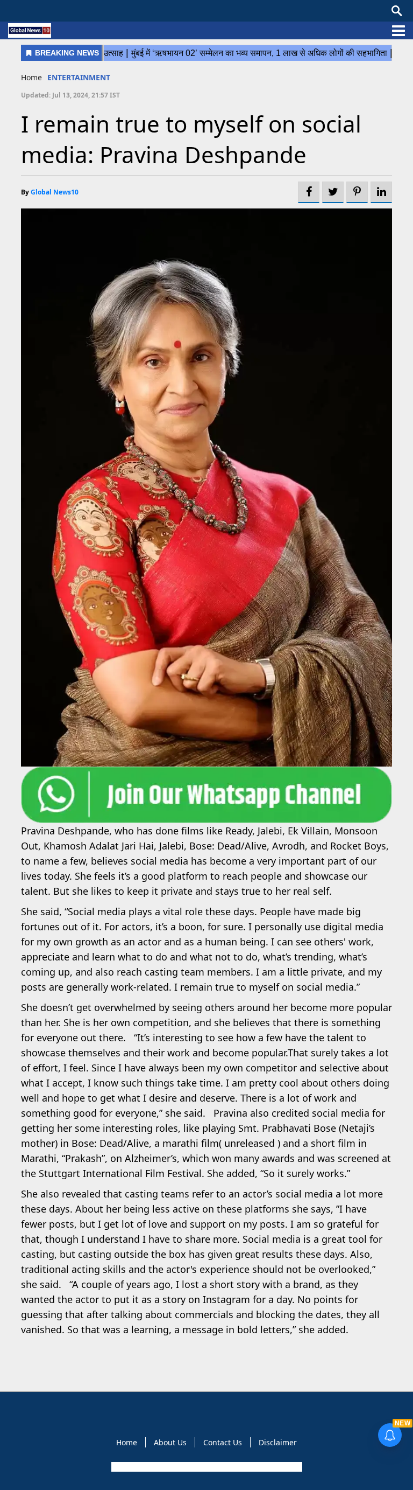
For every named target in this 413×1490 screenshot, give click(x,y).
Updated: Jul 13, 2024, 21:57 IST (70, 95)
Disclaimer (278, 1442)
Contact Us (222, 1442)
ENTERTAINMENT (78, 77)
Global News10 (55, 192)
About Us (170, 1442)
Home (31, 77)
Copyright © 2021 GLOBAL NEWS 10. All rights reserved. (205, 1467)
